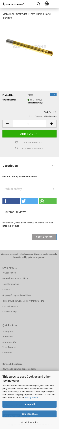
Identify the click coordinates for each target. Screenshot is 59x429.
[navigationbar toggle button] (55, 4)
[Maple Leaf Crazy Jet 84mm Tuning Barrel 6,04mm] (29, 47)
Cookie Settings (9, 311)
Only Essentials (29, 414)
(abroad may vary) (35, 103)
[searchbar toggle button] (38, 4)
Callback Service (10, 306)
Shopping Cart (9, 342)
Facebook (7, 336)
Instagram (7, 331)
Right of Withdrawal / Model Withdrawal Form (23, 301)
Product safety (12, 189)
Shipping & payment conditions (16, 295)
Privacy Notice (31, 397)
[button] (7, 124)
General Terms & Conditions (15, 278)
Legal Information (10, 284)
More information (29, 422)
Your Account (9, 347)
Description (10, 165)
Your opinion (44, 237)
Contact (6, 289)
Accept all (29, 404)
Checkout (7, 352)
